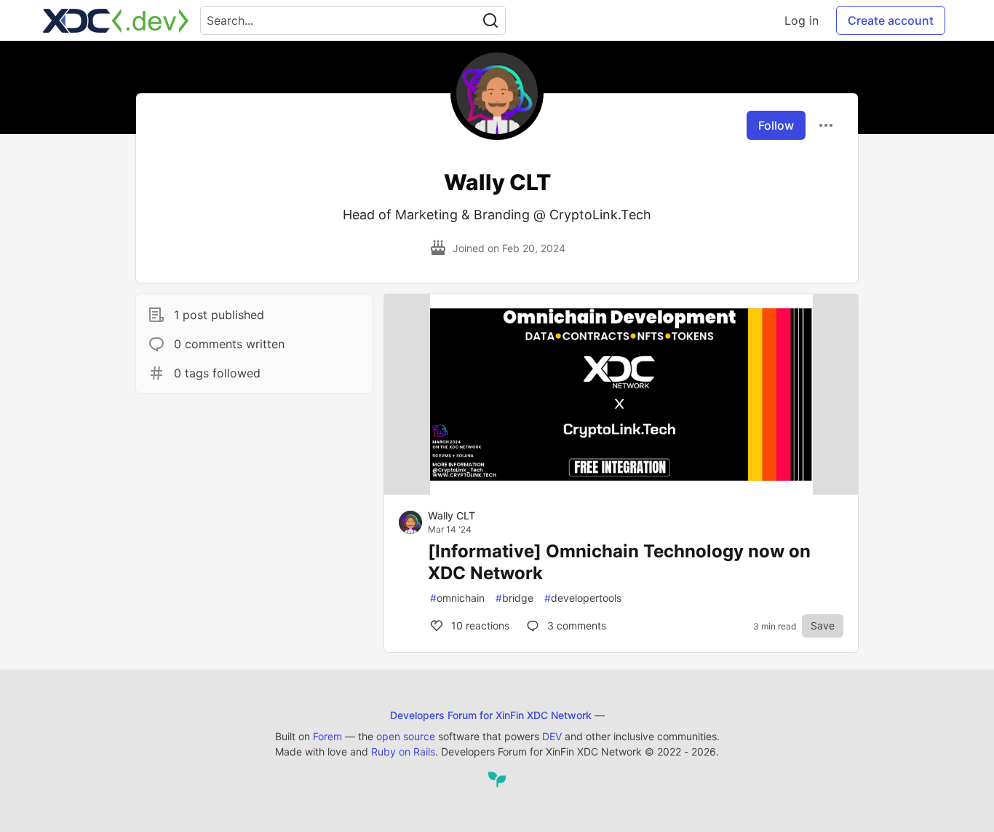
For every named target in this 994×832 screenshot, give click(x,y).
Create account (891, 20)
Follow (776, 125)
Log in (801, 20)
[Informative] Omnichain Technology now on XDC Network (619, 562)
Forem (327, 736)
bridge (514, 598)
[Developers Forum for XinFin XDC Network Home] (115, 20)
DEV (552, 736)
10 (478, 625)
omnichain (457, 598)
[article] (621, 490)
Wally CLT (451, 515)
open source (405, 736)
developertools (582, 598)
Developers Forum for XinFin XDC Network (491, 715)
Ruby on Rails (403, 751)
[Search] (490, 20)
